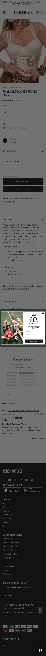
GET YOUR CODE (34, 341)
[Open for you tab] (40, 650)
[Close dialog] (43, 313)
